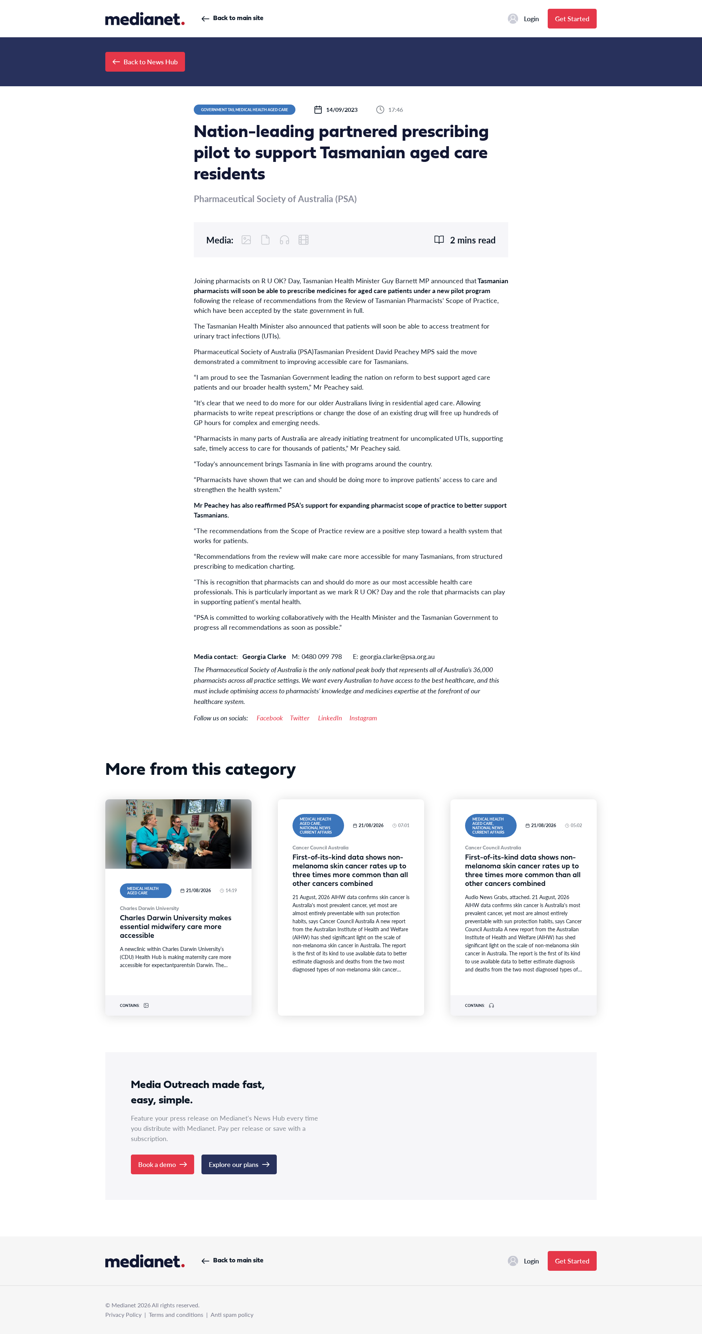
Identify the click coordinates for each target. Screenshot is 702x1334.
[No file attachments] (265, 240)
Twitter (299, 717)
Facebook (270, 717)
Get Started (572, 18)
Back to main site (238, 18)
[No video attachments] (303, 240)
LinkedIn (330, 717)
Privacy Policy (123, 1314)
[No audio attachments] (284, 240)
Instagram (363, 717)
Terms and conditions (176, 1314)
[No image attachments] (246, 240)
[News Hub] (145, 19)
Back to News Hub (151, 61)
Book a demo (157, 1164)
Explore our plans (233, 1164)
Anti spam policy (232, 1314)
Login (531, 18)
